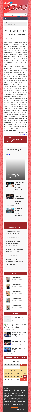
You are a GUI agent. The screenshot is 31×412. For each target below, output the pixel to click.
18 (8, 377)
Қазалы (15, 8)
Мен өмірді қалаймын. (19, 285)
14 (18, 373)
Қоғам (9, 138)
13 (14, 373)
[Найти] (25, 14)
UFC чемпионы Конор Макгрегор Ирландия (18, 318)
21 (18, 377)
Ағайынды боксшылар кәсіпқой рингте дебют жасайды (19, 334)
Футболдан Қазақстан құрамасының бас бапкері (18, 349)
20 (14, 377)
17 (6, 377)
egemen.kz (23, 134)
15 (21, 373)
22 (21, 377)
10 (6, 373)
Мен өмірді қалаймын (19, 278)
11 (8, 373)
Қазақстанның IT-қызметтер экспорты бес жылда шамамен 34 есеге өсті (14, 251)
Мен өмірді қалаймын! (19, 298)
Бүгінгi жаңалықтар (15, 227)
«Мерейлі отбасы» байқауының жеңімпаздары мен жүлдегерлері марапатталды (14, 262)
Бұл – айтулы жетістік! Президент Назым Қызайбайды (19, 325)
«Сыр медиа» (14, 407)
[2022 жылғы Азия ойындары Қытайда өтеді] (15, 154)
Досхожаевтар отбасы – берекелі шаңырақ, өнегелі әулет (14, 233)
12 (11, 373)
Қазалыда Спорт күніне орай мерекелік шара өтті (14, 242)
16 (25, 373)
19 (11, 377)
